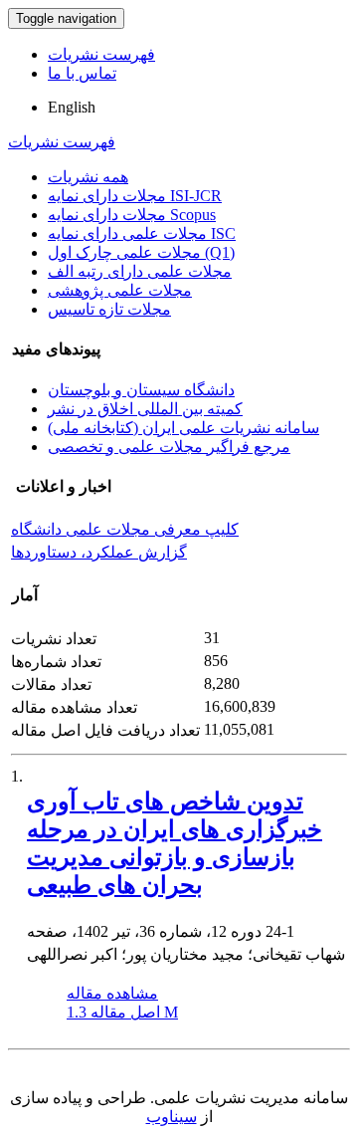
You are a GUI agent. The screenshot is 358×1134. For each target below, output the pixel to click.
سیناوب (171, 1116)
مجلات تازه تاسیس (109, 309)
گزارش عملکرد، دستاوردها (99, 552)
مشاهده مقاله (112, 993)
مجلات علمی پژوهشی (120, 290)
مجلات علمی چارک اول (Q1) (141, 252)
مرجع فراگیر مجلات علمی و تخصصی (169, 446)
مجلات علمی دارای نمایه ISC (142, 233)
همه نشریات (88, 176)
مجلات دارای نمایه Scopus (132, 214)
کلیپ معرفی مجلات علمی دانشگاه (125, 529)
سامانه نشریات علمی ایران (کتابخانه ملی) (183, 427)
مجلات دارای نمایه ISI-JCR (135, 195)
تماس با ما (82, 73)
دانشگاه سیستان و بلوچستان (141, 389)
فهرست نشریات (101, 54)
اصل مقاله (122, 1012)
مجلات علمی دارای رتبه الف (140, 271)
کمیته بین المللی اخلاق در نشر (145, 408)
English (71, 107)
